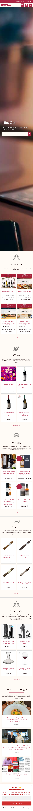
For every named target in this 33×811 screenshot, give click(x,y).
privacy (19, 808)
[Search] (29, 134)
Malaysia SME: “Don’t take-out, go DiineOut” (16, 775)
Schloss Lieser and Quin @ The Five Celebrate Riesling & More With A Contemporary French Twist (16, 719)
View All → (16, 338)
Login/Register (20, 1)
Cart (28, 1)
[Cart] (30, 5)
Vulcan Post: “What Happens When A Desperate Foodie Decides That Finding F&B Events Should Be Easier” (16, 747)
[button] (22, 5)
